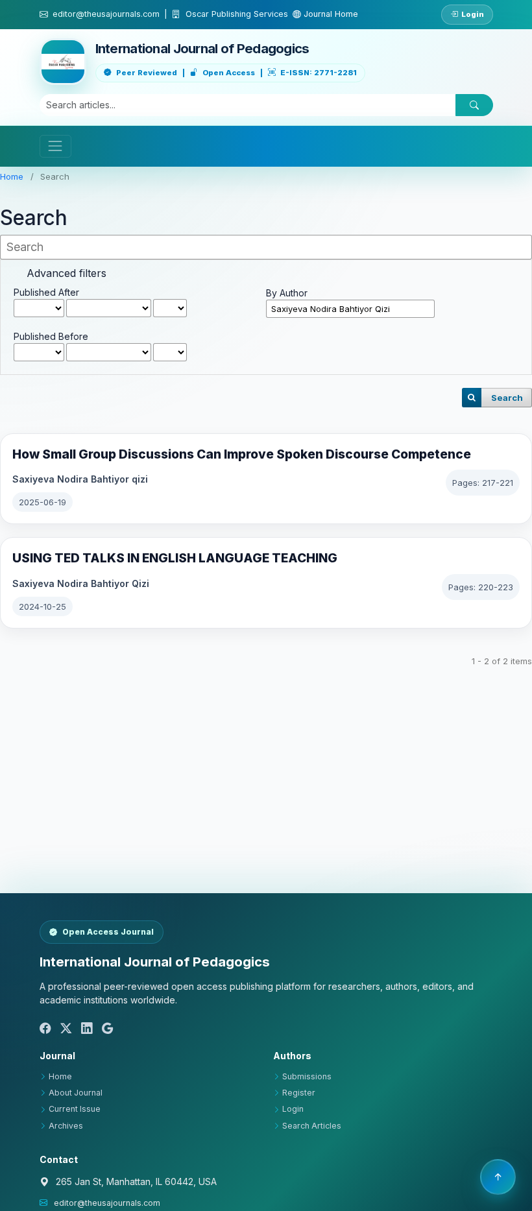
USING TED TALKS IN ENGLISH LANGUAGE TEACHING (174, 558)
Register (298, 1092)
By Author (287, 292)
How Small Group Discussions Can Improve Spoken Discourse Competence (241, 454)
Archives (66, 1126)
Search (507, 397)
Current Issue (75, 1109)
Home (11, 176)
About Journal (76, 1092)
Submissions (307, 1076)
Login (472, 14)
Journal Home (329, 14)
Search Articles (311, 1126)
